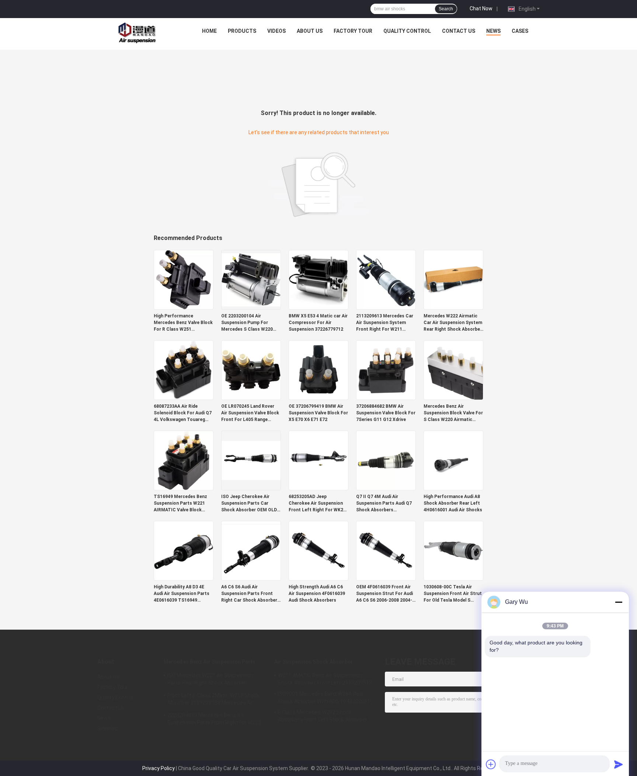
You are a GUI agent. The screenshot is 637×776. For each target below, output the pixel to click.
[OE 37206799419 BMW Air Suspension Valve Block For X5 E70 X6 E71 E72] (318, 370)
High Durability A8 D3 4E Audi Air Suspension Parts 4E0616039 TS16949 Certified (181, 593)
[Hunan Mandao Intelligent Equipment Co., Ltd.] (138, 33)
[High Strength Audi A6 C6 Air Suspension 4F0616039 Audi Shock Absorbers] (318, 550)
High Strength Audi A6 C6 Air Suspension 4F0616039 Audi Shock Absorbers (317, 593)
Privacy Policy (158, 768)
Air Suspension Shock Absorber (313, 662)
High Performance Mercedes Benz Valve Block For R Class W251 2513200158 (183, 323)
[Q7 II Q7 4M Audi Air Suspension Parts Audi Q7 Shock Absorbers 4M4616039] (385, 460)
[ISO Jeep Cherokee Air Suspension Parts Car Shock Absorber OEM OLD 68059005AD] (251, 460)
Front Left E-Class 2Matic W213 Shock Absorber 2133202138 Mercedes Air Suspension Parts (213, 700)
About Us (310, 31)
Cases (520, 31)
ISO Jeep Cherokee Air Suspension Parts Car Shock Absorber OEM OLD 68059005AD (249, 503)
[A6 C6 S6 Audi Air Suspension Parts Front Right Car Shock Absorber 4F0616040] (251, 550)
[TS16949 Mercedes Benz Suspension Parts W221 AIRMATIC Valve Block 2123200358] (183, 460)
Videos (276, 31)
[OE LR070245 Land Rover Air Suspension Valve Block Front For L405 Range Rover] (251, 370)
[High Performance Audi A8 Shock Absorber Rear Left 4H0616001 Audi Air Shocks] (453, 460)
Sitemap (107, 728)
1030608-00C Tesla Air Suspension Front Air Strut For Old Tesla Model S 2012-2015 (453, 593)
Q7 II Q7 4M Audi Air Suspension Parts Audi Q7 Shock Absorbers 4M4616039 (384, 503)
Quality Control (407, 31)
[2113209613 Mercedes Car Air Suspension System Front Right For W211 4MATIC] (385, 279)
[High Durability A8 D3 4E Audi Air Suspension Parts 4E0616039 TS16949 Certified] (183, 550)
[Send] (618, 764)
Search (446, 8)
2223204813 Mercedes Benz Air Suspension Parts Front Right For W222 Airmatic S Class (214, 720)
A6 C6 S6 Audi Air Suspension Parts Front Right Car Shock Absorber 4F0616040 (249, 593)
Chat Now (481, 8)
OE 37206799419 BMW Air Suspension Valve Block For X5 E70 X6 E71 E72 (318, 413)
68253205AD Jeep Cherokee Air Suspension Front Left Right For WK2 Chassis (316, 503)
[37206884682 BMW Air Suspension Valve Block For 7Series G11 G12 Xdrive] (385, 370)
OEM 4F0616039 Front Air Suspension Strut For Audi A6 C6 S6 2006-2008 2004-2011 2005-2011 (384, 593)
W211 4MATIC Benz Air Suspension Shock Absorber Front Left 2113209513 (325, 679)
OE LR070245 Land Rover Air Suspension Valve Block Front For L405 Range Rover (250, 413)
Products (242, 31)
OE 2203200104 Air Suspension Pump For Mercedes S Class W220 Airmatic (247, 323)
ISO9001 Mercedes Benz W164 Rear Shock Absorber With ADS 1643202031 (324, 697)
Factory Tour (353, 31)
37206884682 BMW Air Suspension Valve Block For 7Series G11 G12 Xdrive (385, 413)
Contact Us (458, 31)
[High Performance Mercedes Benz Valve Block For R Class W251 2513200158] (183, 279)
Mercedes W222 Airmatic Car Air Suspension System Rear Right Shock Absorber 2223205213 (453, 323)
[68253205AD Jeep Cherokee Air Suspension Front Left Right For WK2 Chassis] (318, 460)
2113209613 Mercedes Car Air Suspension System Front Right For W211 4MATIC (384, 323)
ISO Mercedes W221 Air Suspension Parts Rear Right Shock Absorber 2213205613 (210, 680)
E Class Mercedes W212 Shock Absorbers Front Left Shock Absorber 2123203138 (323, 717)
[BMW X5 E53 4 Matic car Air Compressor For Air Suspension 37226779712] (318, 279)
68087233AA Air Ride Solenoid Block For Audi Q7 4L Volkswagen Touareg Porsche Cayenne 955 (183, 413)
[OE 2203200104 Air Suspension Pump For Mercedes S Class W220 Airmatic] (251, 279)
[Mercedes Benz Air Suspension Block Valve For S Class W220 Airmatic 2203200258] (453, 370)
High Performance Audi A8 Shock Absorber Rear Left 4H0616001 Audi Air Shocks (453, 503)
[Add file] (491, 764)
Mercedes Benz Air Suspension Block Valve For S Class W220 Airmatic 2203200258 (453, 413)
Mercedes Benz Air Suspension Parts (209, 662)
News (493, 31)
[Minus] (618, 602)
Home (209, 31)
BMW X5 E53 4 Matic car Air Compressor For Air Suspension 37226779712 (318, 322)
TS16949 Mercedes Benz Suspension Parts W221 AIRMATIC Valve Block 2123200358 (180, 503)
